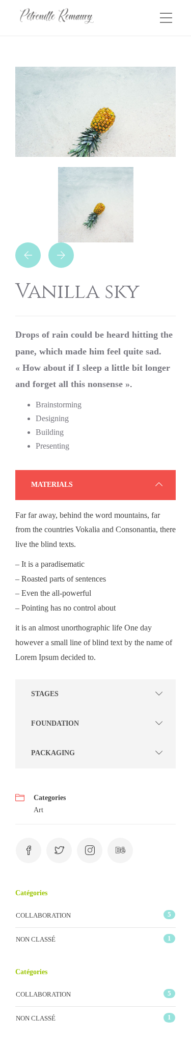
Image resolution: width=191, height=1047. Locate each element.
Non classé (36, 939)
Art (38, 810)
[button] (95, 485)
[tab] (95, 485)
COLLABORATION (43, 915)
